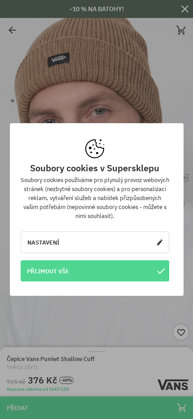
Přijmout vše (48, 271)
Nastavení (43, 242)
